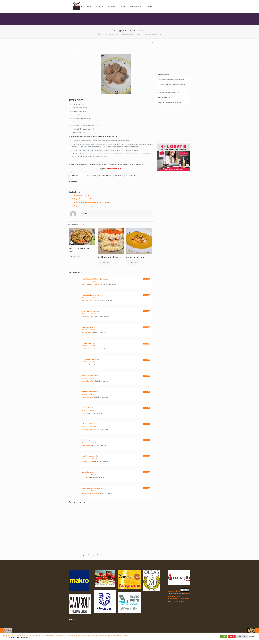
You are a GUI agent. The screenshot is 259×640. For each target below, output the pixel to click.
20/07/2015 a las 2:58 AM (89, 330)
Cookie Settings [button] (242, 636)
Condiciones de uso (174, 591)
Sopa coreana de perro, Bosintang (169, 92)
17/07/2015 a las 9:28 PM (89, 490)
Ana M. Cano (86, 472)
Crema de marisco (135, 257)
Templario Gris (87, 343)
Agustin (84, 213)
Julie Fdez (85, 408)
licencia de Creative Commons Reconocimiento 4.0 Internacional (179, 596)
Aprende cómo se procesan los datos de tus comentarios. (115, 555)
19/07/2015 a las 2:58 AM (89, 346)
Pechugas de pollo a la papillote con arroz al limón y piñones (92, 199)
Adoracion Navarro (88, 424)
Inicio (100, 34)
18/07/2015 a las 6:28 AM (89, 426)
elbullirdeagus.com (88, 456)
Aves (138, 34)
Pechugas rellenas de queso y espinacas (85, 206)
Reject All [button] (231, 636)
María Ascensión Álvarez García (93, 279)
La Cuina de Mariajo (89, 359)
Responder (147, 279)
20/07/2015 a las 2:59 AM (89, 297)
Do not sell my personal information (17, 638)
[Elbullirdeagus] (76, 6)
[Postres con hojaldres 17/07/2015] (6, 632)
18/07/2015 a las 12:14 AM (89, 458)
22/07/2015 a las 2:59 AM (89, 281)
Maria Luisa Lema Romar (90, 295)
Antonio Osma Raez (89, 375)
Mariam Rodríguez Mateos (91, 488)
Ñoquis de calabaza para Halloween (169, 103)
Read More (252, 636)
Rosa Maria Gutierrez (89, 311)
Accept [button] (224, 636)
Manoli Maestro (87, 327)
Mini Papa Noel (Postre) (109, 257)
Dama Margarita (87, 440)
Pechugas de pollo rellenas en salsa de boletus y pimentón (91, 202)
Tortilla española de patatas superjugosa (171, 79)
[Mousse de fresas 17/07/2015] (253, 632)
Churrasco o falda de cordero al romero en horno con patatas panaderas (171, 86)
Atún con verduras (164, 97)
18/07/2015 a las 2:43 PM (89, 378)
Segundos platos (127, 34)
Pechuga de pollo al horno (80, 195)
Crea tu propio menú (111, 34)
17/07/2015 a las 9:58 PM (89, 474)
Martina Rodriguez (88, 392)
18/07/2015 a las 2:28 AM (89, 442)
